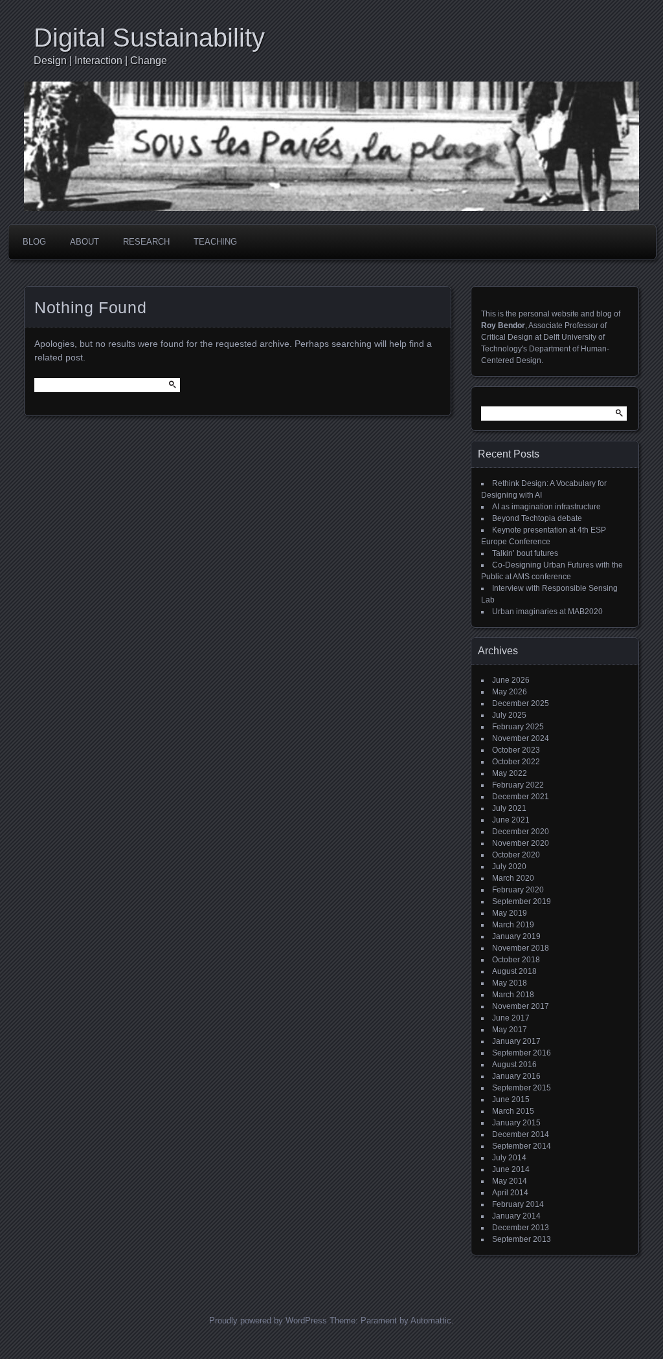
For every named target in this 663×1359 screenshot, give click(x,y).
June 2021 (511, 819)
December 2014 (520, 1134)
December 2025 (520, 703)
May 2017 (509, 1029)
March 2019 (513, 924)
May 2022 (509, 773)
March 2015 (513, 1111)
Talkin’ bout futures (525, 553)
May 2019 (509, 913)
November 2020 (520, 843)
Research (146, 242)
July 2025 (509, 715)
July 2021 (509, 808)
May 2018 (509, 983)
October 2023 (516, 750)
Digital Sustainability (149, 37)
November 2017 (520, 1006)
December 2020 (520, 831)
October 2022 (516, 761)
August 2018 (514, 971)
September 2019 (521, 901)
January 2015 (516, 1122)
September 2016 (521, 1052)
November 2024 (520, 738)
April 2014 (510, 1192)
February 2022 (518, 785)
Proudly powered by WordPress (268, 1320)
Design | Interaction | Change (100, 60)
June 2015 (511, 1099)
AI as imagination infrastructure (546, 506)
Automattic (430, 1320)
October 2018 (516, 959)
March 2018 (513, 994)
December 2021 (520, 796)
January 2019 (516, 936)
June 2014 (511, 1169)
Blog (34, 242)
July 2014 (509, 1157)
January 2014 (516, 1216)
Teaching (215, 242)
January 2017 (516, 1041)
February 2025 (518, 726)
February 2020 (518, 889)
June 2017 (511, 1017)
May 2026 (509, 691)
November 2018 (520, 948)
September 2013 (521, 1239)
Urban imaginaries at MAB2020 (547, 611)
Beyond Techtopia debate (537, 518)
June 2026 (511, 680)
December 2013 (520, 1227)
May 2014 (509, 1181)
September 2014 (521, 1146)
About (84, 242)
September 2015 (521, 1087)
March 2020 (513, 878)
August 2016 (514, 1064)
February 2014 (518, 1204)
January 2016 (516, 1076)
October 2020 (516, 854)
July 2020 (509, 866)
